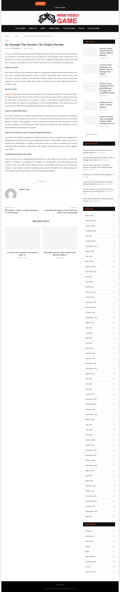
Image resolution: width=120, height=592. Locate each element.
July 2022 (88, 328)
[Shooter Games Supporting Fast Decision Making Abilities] (90, 52)
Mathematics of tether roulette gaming (105, 104)
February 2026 (90, 221)
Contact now (60, 7)
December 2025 (90, 231)
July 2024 (88, 256)
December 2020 (90, 399)
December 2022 (90, 302)
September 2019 (91, 465)
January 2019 (90, 491)
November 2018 (90, 501)
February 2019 (90, 486)
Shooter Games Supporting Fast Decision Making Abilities (106, 51)
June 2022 (88, 333)
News (100, 551)
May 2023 (88, 277)
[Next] (50, 3)
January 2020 (90, 445)
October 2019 (90, 460)
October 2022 (90, 312)
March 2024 (89, 261)
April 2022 (88, 343)
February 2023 (90, 292)
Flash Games (20, 28)
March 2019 (89, 481)
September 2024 (91, 246)
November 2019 (90, 455)
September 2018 (91, 511)
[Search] (105, 28)
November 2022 (90, 307)
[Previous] (48, 3)
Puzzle (81, 28)
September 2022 (91, 317)
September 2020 (91, 414)
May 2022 (88, 338)
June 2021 (88, 384)
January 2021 (90, 394)
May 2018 (88, 516)
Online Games (54, 28)
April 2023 (88, 282)
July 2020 (88, 425)
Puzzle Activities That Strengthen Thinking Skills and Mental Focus (106, 120)
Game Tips (33, 28)
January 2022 (90, 358)
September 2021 (91, 368)
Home (7, 36)
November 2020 (90, 404)
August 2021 (89, 374)
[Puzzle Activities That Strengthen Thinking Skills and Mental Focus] (90, 120)
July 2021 (88, 379)
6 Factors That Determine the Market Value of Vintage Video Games (105, 69)
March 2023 (89, 287)
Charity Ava (16, 48)
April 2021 (88, 389)
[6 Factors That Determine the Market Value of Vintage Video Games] (22, 237)
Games (42, 28)
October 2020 (90, 409)
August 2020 (89, 419)
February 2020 (90, 440)
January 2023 (90, 297)
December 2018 (90, 496)
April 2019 (88, 476)
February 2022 (90, 353)
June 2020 (88, 430)
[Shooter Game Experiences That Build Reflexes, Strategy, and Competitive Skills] (90, 87)
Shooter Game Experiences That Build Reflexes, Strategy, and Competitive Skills (107, 88)
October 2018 (90, 506)
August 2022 (89, 322)
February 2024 (90, 266)
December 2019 (90, 450)
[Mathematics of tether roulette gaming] (90, 106)
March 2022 (89, 348)
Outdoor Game (69, 28)
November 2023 (90, 272)
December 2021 (90, 363)
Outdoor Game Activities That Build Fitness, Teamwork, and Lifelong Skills (98, 190)
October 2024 (90, 241)
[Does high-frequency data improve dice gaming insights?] (59, 237)
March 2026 (89, 215)
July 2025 (88, 236)
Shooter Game (93, 28)
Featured (100, 531)
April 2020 (88, 435)
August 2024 (89, 251)
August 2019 (89, 470)
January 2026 (90, 226)
